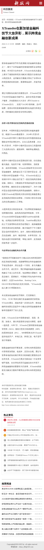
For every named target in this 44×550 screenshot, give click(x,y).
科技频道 (10, 19)
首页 (3, 19)
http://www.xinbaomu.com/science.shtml (15, 405)
